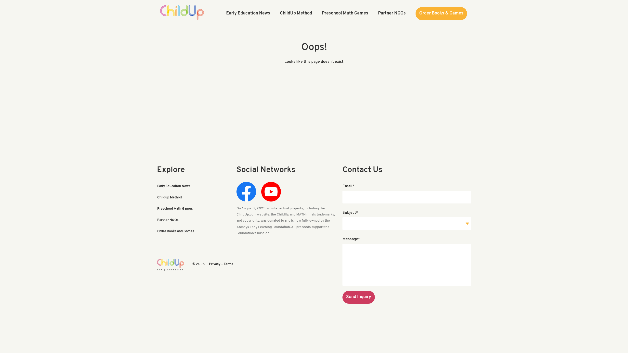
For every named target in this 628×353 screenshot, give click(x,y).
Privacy (214, 264)
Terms (228, 264)
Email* (348, 186)
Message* (351, 239)
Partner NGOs (168, 220)
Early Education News (173, 186)
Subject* (350, 213)
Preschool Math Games (175, 209)
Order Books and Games (175, 231)
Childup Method (169, 197)
